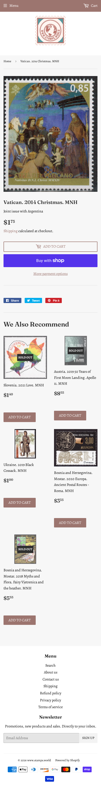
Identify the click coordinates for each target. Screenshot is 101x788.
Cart (93, 5)
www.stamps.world (39, 760)
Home (7, 61)
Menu (14, 5)
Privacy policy (50, 700)
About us (50, 672)
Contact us (51, 679)
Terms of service (50, 707)
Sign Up (88, 738)
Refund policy (50, 693)
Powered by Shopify (67, 760)
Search (50, 665)
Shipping (11, 231)
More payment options (50, 273)
